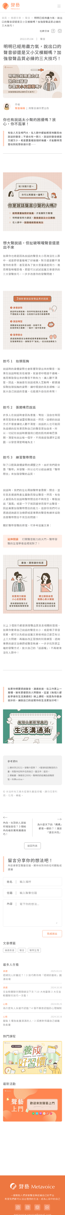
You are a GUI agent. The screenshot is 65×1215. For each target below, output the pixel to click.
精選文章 (16, 18)
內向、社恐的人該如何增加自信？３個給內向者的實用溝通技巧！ (14, 825)
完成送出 (52, 933)
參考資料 (13, 761)
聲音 (27, 18)
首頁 (4, 18)
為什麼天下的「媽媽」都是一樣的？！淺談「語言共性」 (49, 825)
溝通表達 (9, 950)
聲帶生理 (34, 950)
